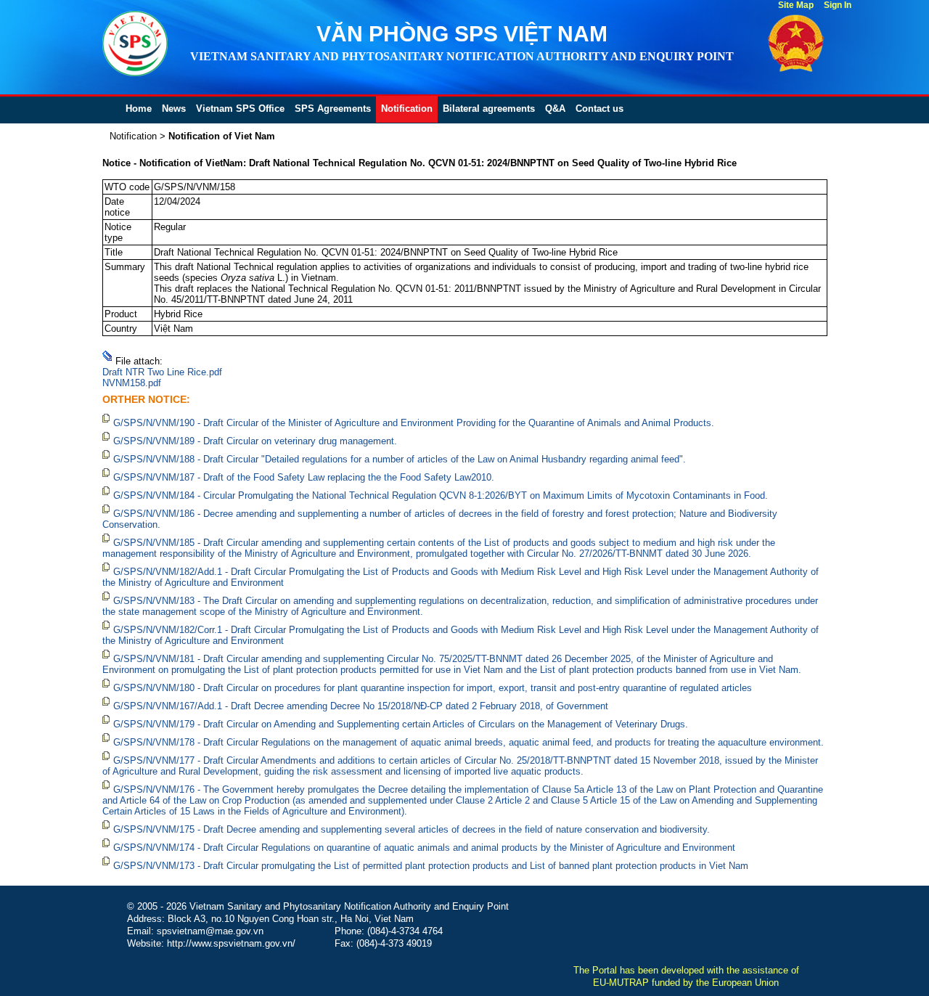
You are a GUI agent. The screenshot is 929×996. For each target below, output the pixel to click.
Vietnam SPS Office (240, 108)
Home (139, 108)
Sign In (837, 5)
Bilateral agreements (489, 108)
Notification (407, 108)
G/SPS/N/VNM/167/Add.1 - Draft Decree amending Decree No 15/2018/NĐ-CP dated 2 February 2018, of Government (360, 706)
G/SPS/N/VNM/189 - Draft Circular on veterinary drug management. (255, 441)
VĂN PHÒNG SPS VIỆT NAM (461, 34)
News (174, 108)
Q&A (555, 108)
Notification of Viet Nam (221, 136)
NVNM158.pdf (131, 382)
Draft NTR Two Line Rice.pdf (162, 372)
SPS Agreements (333, 108)
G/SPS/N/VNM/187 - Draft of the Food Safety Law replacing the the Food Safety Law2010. (303, 477)
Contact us (599, 108)
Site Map (796, 5)
